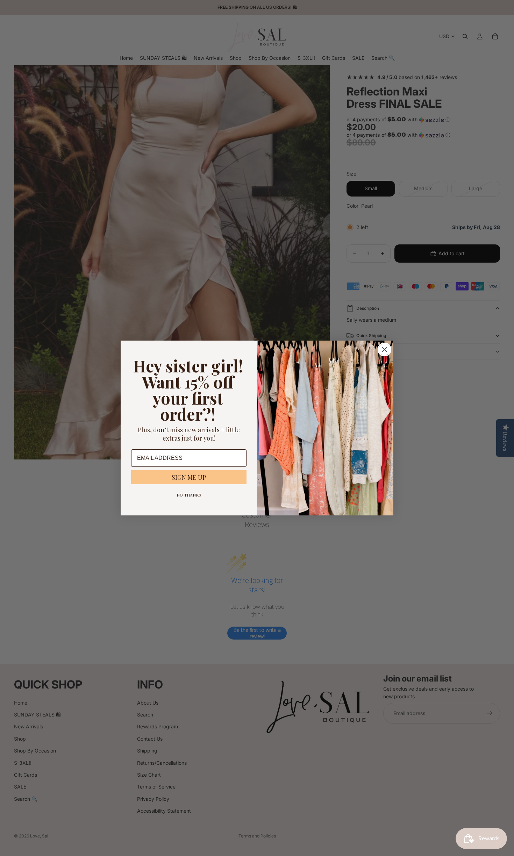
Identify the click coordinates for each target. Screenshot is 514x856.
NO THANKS (189, 495)
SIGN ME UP (189, 477)
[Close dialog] (384, 349)
